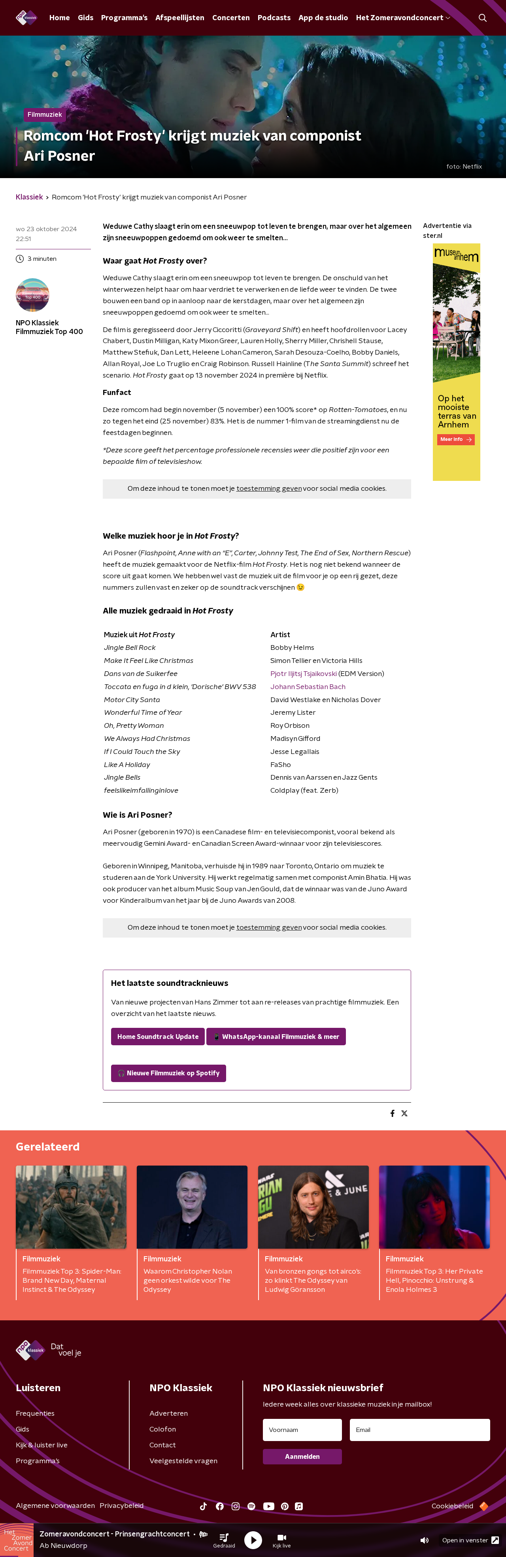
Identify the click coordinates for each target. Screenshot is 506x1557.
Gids (85, 18)
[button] (224, 1540)
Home (59, 18)
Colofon (162, 1429)
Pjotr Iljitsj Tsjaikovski (303, 674)
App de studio (323, 18)
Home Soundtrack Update (157, 1037)
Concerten (231, 18)
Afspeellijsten (179, 18)
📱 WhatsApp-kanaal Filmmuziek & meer (276, 1037)
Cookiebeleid (453, 1506)
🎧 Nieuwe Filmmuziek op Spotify (168, 1073)
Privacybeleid (122, 1506)
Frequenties (35, 1413)
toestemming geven (269, 488)
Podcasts (274, 18)
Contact (162, 1445)
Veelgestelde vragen (183, 1461)
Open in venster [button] (465, 1540)
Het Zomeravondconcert (399, 18)
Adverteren (168, 1413)
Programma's (124, 18)
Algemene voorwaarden (55, 1506)
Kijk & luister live (42, 1445)
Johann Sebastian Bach (308, 687)
